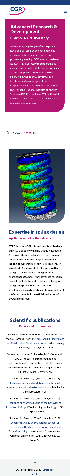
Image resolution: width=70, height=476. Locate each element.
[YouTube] (33, 474)
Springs (16, 133)
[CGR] (17, 14)
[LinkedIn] (37, 474)
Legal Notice (48, 469)
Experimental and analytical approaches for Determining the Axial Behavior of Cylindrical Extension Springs (35, 427)
